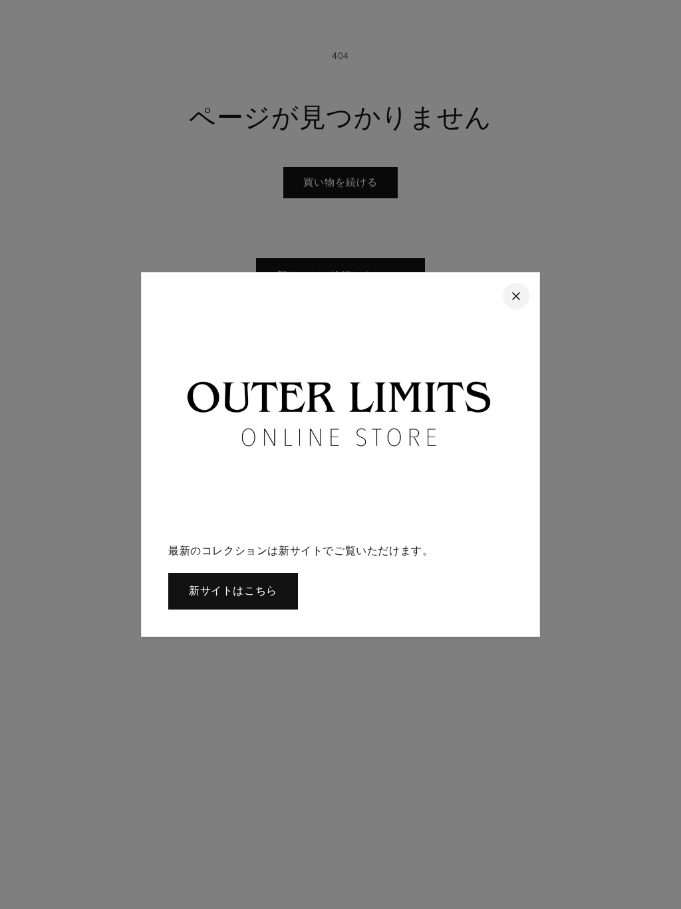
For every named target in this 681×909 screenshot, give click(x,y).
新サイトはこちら (233, 591)
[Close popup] (516, 296)
